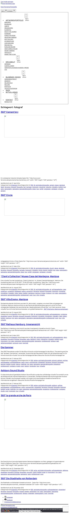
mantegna (31, 293)
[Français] (4, 511)
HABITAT (6, 26)
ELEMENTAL (7, 30)
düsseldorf (17, 291)
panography (8, 189)
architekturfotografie (42, 185)
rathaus (53, 341)
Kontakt (9, 100)
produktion (56, 364)
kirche (40, 270)
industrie (48, 187)
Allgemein (14, 185)
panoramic (38, 341)
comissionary (33, 362)
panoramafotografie (25, 189)
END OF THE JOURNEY (10, 32)
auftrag (65, 360)
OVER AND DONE (9, 43)
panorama (15, 189)
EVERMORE (7, 33)
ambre (36, 360)
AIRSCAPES (7, 22)
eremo (24, 291)
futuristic (29, 472)
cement (52, 185)
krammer (63, 387)
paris (29, 474)
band (23, 362)
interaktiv (55, 187)
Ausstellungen (9, 66)
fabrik (2, 187)
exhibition (29, 291)
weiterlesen (56, 309)
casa (64, 289)
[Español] (8, 511)
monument (4, 341)
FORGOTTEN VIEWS (9, 35)
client (27, 362)
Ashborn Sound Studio (12, 370)
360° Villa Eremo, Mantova (14, 299)
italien (20, 293)
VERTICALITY (7, 52)
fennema (7, 187)
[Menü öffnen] (26, 16)
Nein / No (24, 511)
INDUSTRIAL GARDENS (10, 37)
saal (57, 341)
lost (64, 187)
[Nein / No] (41, 511)
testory (27, 366)
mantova (38, 293)
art (50, 289)
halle (28, 339)
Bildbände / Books (13, 77)
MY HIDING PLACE (9, 41)
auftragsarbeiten (57, 289)
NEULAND (7, 85)
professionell (25, 295)
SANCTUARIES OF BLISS (10, 49)
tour (37, 189)
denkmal (62, 185)
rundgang (13, 366)
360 (32, 185)
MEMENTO (7, 81)
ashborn (59, 360)
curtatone (11, 291)
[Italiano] (7, 511)
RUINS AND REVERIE (9, 47)
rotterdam (31, 493)
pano (2, 189)
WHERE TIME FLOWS (10, 54)
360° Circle (6, 195)
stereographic (39, 493)
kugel (61, 339)
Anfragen (7, 64)
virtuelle (60, 189)
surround (15, 343)
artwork (54, 360)
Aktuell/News (12, 92)
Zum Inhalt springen (7, 2)
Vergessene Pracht (10, 79)
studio (18, 366)
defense (65, 470)
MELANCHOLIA (8, 83)
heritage (29, 187)
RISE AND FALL (8, 45)
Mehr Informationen (34, 511)
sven (31, 295)
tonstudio (33, 366)
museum (49, 293)
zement (3, 191)
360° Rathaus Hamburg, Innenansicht (20, 324)
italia (16, 293)
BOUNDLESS (7, 24)
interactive (44, 339)
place (34, 189)
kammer (3, 364)
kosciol (45, 270)
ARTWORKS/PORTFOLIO (14, 20)
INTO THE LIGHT (8, 39)
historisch (35, 187)
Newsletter (8, 102)
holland (21, 491)
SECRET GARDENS (9, 50)
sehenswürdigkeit (6, 343)
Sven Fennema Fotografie (9, 7)
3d (34, 185)
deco (65, 337)
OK (20, 511)
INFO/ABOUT (10, 62)
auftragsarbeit (5, 362)
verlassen (54, 189)
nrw (53, 293)
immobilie (62, 291)
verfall (41, 189)
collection (4, 291)
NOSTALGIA (7, 86)
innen (38, 339)
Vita (5, 69)
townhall (25, 343)
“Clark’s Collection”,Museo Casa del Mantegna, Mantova (30, 276)
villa (37, 295)
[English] (2, 511)
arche (35, 470)
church (52, 268)
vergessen (47, 189)
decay (57, 185)
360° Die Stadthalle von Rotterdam (19, 478)
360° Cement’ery (9, 111)
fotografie (20, 187)
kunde (13, 364)
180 (32, 337)
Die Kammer (7, 347)
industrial (42, 187)
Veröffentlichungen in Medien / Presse (16, 68)
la (46, 472)
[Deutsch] (5, 511)
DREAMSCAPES (8, 28)
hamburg (33, 339)
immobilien (4, 293)
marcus (18, 364)
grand (35, 472)
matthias (23, 364)
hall (24, 187)
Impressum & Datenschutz (9, 507)
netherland (33, 491)
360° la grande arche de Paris (16, 395)
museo (43, 293)
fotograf (13, 187)
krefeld (60, 187)
